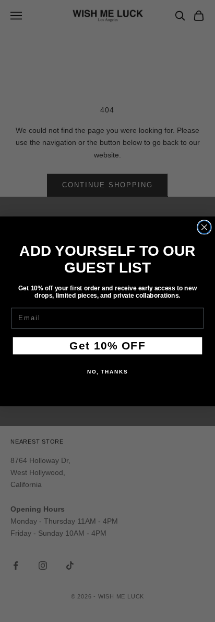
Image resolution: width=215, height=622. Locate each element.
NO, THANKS (107, 371)
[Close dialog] (204, 226)
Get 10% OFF (107, 345)
